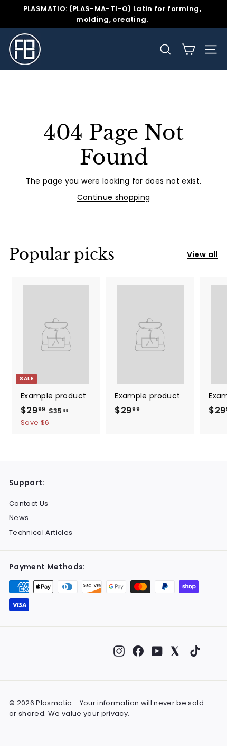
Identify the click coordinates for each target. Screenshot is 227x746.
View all (202, 254)
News (19, 518)
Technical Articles (40, 532)
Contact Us (29, 503)
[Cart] (188, 49)
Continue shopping (113, 197)
